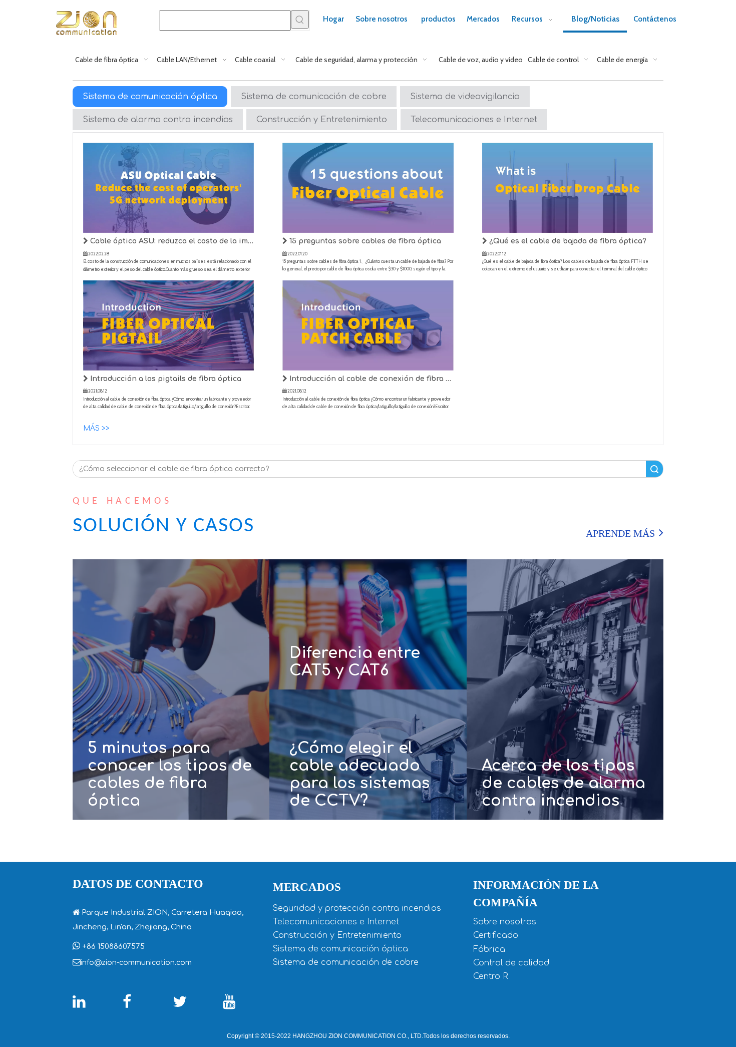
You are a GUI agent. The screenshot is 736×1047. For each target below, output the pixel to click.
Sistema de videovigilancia (465, 96)
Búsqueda (654, 469)
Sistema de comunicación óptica (150, 96)
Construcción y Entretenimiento (321, 119)
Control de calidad (511, 962)
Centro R (490, 976)
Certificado (495, 935)
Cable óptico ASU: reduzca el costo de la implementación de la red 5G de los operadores (171, 241)
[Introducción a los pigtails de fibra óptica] (168, 325)
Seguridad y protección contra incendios (357, 908)
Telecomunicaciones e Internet (474, 119)
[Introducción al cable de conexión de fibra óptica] (367, 325)
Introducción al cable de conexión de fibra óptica (370, 379)
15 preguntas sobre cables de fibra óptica (364, 241)
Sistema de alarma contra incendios (158, 119)
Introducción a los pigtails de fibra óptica (164, 379)
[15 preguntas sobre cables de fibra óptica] (367, 187)
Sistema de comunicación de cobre (314, 96)
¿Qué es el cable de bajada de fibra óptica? (566, 241)
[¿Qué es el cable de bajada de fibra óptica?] (567, 187)
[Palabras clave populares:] (300, 20)
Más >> (96, 428)
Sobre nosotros (504, 921)
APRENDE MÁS (620, 533)
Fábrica (489, 949)
